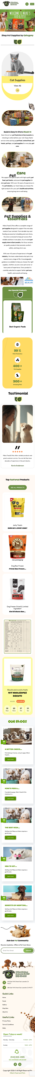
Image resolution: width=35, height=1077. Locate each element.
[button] (16, 42)
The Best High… (12, 828)
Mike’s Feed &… (12, 788)
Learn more (10, 759)
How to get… (11, 866)
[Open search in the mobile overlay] (27, 4)
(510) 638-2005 (17, 1057)
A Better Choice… (13, 749)
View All (17, 85)
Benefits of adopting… (16, 905)
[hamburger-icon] (32, 4)
